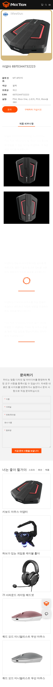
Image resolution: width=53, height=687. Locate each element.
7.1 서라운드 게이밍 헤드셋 (18, 594)
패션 (40, 469)
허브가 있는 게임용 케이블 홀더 (21, 553)
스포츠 (32, 469)
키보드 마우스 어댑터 (15, 511)
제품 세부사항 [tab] (26, 123)
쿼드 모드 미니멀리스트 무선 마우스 (23, 636)
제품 (47, 469)
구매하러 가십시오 (33, 109)
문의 (10, 109)
